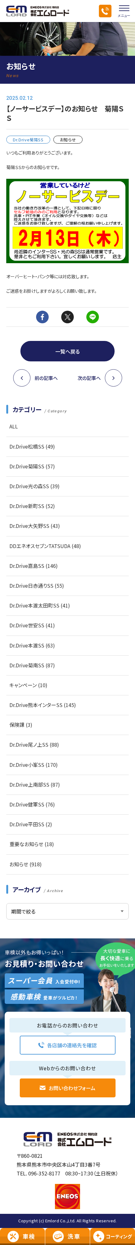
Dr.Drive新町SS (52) (32, 506)
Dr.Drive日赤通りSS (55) (36, 585)
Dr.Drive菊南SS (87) (32, 665)
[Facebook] (42, 317)
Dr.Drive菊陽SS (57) (32, 466)
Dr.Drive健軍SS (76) (32, 804)
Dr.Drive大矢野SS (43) (34, 525)
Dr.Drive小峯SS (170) (33, 764)
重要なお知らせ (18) (31, 844)
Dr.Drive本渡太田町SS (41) (39, 605)
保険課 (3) (20, 724)
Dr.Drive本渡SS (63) (32, 645)
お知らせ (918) (25, 864)
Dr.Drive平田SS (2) (30, 824)
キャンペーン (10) (28, 685)
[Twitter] (67, 317)
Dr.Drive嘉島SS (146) (33, 565)
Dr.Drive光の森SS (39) (34, 486)
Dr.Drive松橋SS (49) (32, 446)
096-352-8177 (44, 1173)
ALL (13, 426)
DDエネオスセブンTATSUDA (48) (45, 546)
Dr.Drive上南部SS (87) (34, 784)
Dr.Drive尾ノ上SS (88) (34, 744)
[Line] (92, 317)
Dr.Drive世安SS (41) (32, 625)
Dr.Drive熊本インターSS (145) (42, 705)
